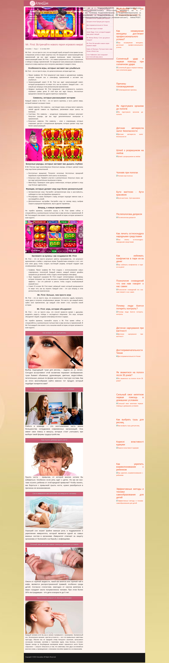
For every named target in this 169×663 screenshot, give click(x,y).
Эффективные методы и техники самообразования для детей (130, 493)
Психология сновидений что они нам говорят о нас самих (130, 283)
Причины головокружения (125, 85)
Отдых (82, 24)
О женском (33, 24)
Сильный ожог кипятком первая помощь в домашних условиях (54, 544)
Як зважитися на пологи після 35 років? (130, 373)
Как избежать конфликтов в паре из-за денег (130, 258)
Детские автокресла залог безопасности (130, 129)
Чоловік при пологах (127, 172)
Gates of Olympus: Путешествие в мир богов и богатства (99, 50)
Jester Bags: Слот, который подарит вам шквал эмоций (99, 33)
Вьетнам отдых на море (95, 28)
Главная (59, 20)
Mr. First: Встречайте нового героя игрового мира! (98, 44)
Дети (41, 24)
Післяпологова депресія (129, 214)
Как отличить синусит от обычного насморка (54, 598)
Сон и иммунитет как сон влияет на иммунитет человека (54, 494)
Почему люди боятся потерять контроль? (130, 307)
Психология (62, 24)
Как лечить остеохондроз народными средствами (130, 235)
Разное (74, 24)
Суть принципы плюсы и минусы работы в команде (54, 389)
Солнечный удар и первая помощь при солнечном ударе (130, 61)
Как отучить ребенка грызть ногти (54, 440)
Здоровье (50, 24)
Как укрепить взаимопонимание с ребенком (130, 467)
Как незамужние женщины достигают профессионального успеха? (130, 35)
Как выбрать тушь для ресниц (54, 333)
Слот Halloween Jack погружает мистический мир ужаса (97, 56)
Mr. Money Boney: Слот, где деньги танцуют (98, 39)
